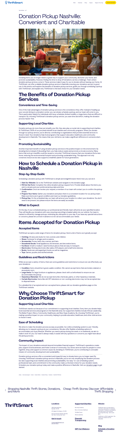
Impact (91, 2)
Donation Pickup (45, 374)
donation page (91, 365)
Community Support (26, 374)
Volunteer (80, 2)
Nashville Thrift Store (57, 374)
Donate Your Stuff (111, 2)
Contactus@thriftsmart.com (58, 422)
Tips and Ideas (21, 10)
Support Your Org (99, 2)
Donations (50, 374)
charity (20, 374)
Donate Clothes (37, 374)
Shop (86, 2)
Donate (32, 374)
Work (74, 2)
